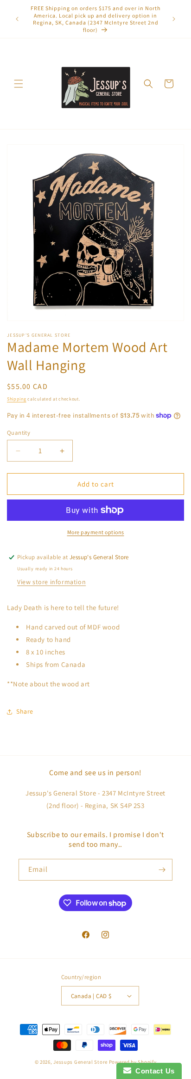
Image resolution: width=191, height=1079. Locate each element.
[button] (18, 84)
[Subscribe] (162, 870)
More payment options (95, 532)
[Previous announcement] (17, 19)
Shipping (16, 399)
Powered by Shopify (133, 1062)
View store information (51, 582)
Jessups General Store (80, 1062)
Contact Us (153, 1071)
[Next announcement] (174, 19)
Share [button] (24, 711)
